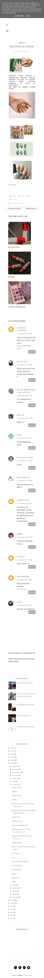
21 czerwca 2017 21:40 (24, 560)
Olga (19, 602)
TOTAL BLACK (16, 853)
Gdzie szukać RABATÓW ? (20, 825)
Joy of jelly (23, 361)
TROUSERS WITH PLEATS (25, 683)
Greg (19, 435)
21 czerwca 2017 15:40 (24, 438)
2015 (11, 903)
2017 (11, 763)
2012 (11, 912)
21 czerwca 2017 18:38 (24, 481)
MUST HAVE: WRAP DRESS (20, 862)
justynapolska (21, 51)
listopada (15, 769)
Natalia (21, 415)
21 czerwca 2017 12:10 (24, 396)
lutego (14, 894)
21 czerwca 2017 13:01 (24, 418)
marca (14, 891)
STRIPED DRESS (17, 843)
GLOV (13, 857)
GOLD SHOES (16, 817)
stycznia (15, 897)
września (15, 775)
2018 (11, 760)
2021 (11, 751)
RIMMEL (11, 277)
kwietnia (15, 888)
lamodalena (23, 500)
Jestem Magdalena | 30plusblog (26, 391)
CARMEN (14, 791)
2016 (11, 900)
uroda (21, 203)
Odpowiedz (32, 352)
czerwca (15, 784)
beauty (22, 42)
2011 (11, 915)
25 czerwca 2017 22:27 (24, 605)
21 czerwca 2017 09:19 (24, 334)
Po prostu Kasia (25, 458)
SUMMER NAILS (16, 796)
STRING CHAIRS (16, 787)
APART (14, 882)
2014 (11, 906)
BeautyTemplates (27, 975)
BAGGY (14, 874)
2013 (11, 909)
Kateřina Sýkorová (21, 329)
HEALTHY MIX (13, 247)
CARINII (14, 800)
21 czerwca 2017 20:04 (24, 503)
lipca (13, 781)
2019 (11, 757)
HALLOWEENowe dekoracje (25, 705)
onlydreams (23, 576)
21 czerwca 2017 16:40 (24, 461)
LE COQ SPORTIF (17, 866)
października (16, 772)
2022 (11, 748)
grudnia (14, 766)
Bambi (20, 534)
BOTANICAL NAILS (17, 821)
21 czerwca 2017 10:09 (24, 365)
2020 (11, 754)
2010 (11, 918)
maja (13, 885)
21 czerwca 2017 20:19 (24, 537)
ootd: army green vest (24, 716)
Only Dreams (22, 589)
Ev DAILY (21, 557)
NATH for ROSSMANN (17, 307)
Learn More (19, 16)
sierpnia (15, 778)
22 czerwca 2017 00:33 (24, 580)
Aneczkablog (23, 477)
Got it (28, 16)
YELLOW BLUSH (16, 870)
